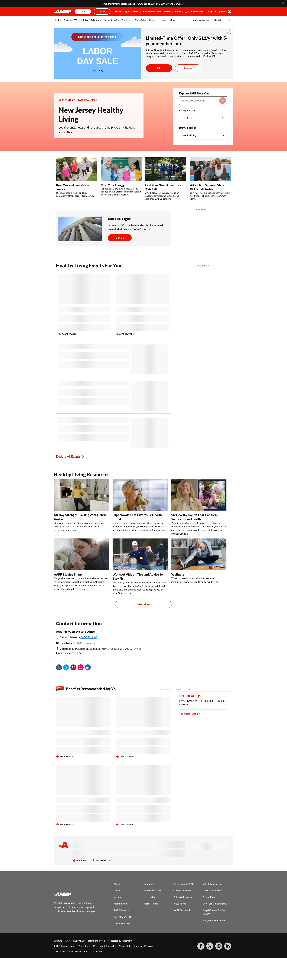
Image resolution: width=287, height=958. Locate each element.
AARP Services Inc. (183, 910)
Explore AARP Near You (194, 93)
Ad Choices (59, 951)
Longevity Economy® (214, 920)
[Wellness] (198, 554)
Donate (117, 890)
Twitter (66, 667)
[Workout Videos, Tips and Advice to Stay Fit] (140, 554)
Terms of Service (96, 940)
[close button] (229, 32)
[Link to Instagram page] (218, 946)
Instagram (81, 667)
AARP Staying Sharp (68, 574)
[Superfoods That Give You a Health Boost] (140, 495)
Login (224, 11)
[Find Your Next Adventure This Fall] (165, 169)
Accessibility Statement (120, 940)
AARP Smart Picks (152, 11)
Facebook (59, 667)
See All (164, 689)
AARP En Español (152, 890)
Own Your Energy (113, 185)
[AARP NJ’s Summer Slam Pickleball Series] (210, 169)
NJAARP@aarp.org (84, 643)
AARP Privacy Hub (75, 940)
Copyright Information (104, 946)
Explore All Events (68, 456)
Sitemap (58, 940)
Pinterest (73, 667)
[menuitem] (57, 22)
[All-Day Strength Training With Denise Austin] (81, 495)
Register (212, 11)
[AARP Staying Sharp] (81, 554)
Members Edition (172, 11)
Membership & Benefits (126, 11)
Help (215, 20)
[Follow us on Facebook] (200, 946)
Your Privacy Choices (79, 951)
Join (159, 68)
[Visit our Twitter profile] (209, 946)
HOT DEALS (188, 696)
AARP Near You (122, 923)
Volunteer (119, 897)
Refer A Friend (151, 903)
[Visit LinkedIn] (227, 946)
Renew (188, 68)
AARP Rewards (195, 11)
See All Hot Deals (188, 713)
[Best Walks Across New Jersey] (76, 169)
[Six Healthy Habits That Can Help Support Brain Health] (198, 495)
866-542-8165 (88, 637)
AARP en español (201, 20)
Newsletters (150, 897)
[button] (228, 20)
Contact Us (149, 883)
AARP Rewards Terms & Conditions (72, 946)
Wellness (177, 574)
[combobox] (203, 100)
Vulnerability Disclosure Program (136, 946)
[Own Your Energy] (121, 169)
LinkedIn (88, 667)
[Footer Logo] (75, 894)
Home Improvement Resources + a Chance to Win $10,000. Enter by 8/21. (140, 3)
